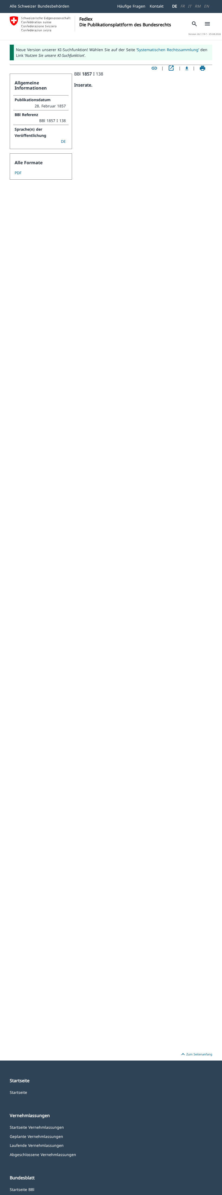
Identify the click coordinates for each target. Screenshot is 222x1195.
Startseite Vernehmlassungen (37, 1127)
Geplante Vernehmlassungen (36, 1136)
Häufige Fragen (131, 6)
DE (174, 6)
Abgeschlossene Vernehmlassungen (43, 1154)
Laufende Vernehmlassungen (37, 1145)
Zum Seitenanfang (196, 1054)
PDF (18, 172)
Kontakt (157, 6)
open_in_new (171, 68)
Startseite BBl (22, 1189)
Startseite (18, 1092)
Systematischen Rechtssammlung (167, 49)
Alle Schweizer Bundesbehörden (39, 6)
